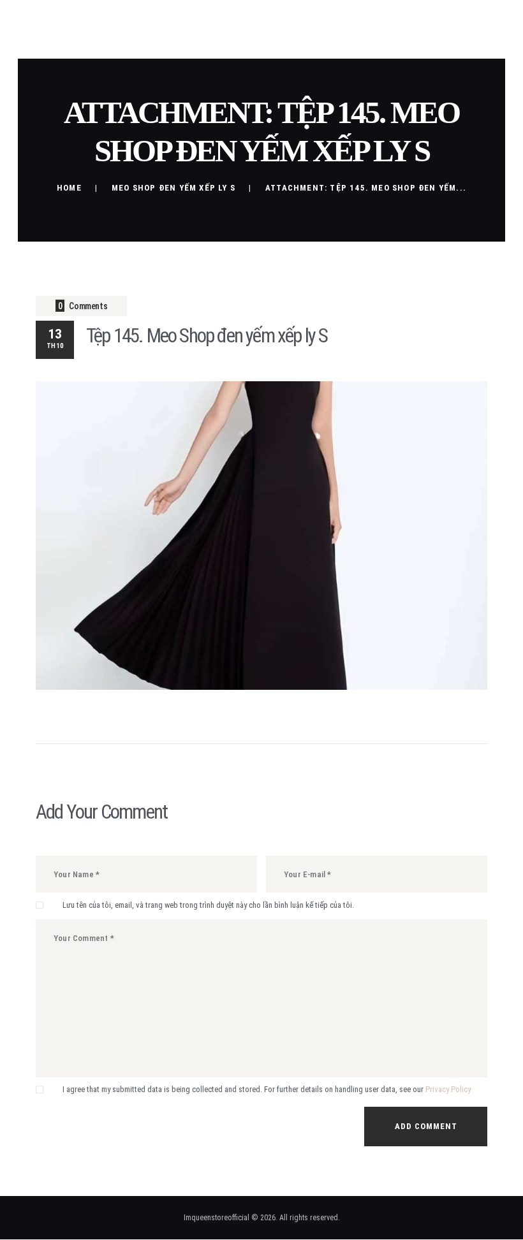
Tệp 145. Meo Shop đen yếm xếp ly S (207, 335)
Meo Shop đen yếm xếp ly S (173, 188)
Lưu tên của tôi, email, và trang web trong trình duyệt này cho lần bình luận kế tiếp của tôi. (208, 905)
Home (69, 188)
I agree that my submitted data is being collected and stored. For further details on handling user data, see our (267, 1089)
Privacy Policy (448, 1089)
